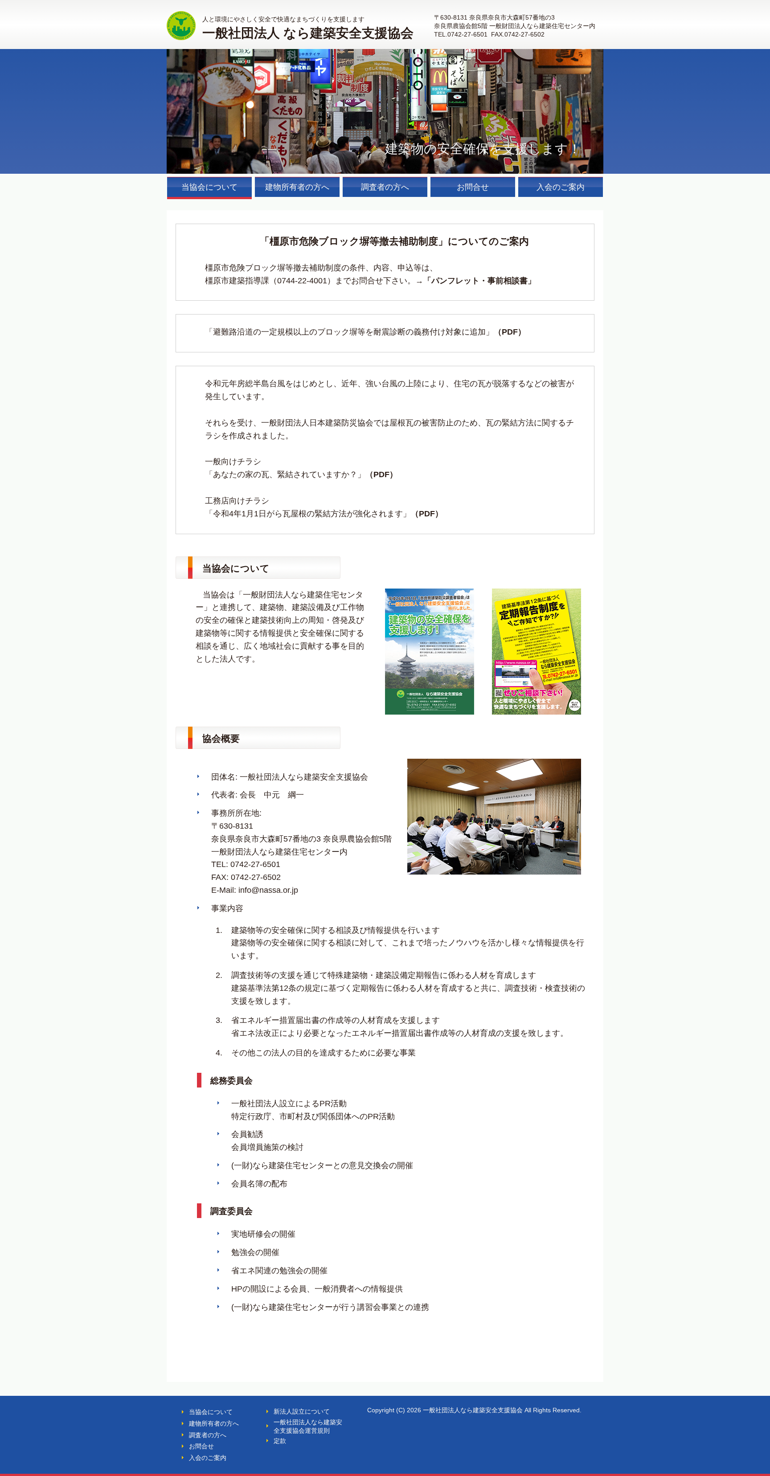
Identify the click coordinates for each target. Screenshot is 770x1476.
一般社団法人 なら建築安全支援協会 (308, 33)
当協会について (211, 1411)
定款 (280, 1440)
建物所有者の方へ (214, 1423)
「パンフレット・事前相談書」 (479, 280)
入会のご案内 (207, 1457)
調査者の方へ (207, 1435)
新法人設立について (302, 1411)
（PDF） (510, 331)
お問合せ (201, 1446)
